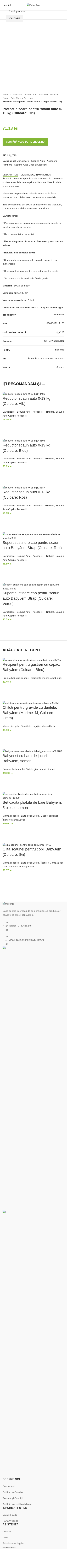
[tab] (10, 174)
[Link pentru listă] (33, 924)
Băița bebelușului (30, 815)
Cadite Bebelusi (49, 815)
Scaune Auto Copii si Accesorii (18, 98)
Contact (7, 1531)
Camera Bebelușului (14, 769)
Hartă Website (10, 1520)
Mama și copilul (11, 726)
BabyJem (59, 314)
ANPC (6, 1537)
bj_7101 (60, 332)
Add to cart (7, 425)
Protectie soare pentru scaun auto (45, 358)
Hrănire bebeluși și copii (16, 678)
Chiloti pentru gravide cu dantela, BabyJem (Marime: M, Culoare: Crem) (30, 712)
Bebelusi (59, 349)
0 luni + (60, 367)
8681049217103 (55, 323)
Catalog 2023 (10, 1514)
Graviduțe (26, 726)
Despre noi (8, 1486)
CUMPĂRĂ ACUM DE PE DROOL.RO (25, 142)
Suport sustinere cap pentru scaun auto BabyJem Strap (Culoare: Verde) (31, 598)
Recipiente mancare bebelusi (46, 678)
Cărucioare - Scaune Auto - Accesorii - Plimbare (36, 94)
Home (6, 94)
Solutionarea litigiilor (13, 1543)
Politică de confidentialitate (17, 1504)
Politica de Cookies (13, 1492)
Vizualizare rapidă (7, 434)
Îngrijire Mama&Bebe (44, 726)
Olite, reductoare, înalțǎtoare (18, 866)
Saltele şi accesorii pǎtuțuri (40, 769)
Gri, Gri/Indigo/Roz (54, 340)
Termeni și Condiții (13, 1498)
